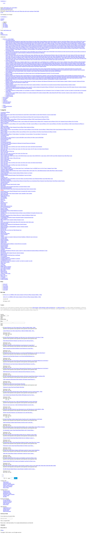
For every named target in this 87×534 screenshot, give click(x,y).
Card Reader (29, 88)
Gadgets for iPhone (50, 45)
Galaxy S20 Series (9, 55)
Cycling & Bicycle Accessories (46, 84)
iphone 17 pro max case (44, 49)
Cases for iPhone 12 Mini (26, 45)
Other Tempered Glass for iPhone (71, 45)
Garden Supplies (24, 77)
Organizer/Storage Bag (28, 217)
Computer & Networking (11, 85)
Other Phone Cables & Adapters (61, 63)
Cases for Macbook (14, 52)
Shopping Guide (6, 490)
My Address (5, 26)
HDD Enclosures (16, 88)
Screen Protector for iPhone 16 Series (67, 48)
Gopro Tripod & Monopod (53, 69)
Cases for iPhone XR (59, 43)
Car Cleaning (57, 90)
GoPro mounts (35, 307)
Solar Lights (66, 77)
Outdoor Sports (23, 84)
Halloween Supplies (43, 79)
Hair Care (13, 81)
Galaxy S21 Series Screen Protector (24, 56)
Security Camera (29, 68)
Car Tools (66, 90)
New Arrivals (5, 97)
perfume (7, 11)
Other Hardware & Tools (15, 79)
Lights (39, 77)
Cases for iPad (9, 51)
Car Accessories (9, 89)
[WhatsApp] (4, 34)
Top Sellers (5, 98)
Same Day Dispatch (7, 101)
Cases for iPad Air (23, 51)
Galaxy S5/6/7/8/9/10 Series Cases (43, 57)
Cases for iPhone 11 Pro (53, 44)
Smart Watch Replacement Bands (19, 69)
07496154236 (3, 36)
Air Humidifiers (58, 76)
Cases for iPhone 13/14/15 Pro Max (49, 47)
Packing (44, 66)
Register (4, 23)
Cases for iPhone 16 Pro (43, 48)
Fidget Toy (8, 73)
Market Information (7, 511)
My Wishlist (5, 25)
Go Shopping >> (4, 16)
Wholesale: (6, 332)
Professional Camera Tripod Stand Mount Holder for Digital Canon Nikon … (18, 445)
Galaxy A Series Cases (25, 57)
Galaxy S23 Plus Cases (81, 58)
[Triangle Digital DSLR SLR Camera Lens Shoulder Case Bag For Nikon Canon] (19, 457)
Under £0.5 (5, 100)
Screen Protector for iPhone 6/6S (19, 42)
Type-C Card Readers (41, 61)
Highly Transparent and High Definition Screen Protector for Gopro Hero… (18, 348)
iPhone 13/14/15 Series (13, 47)
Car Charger (26, 64)
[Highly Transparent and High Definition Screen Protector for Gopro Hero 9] (18, 345)
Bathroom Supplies (10, 75)
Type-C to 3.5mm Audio (32, 61)
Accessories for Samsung (11, 53)
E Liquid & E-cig (9, 95)
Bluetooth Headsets (48, 64)
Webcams (23, 87)
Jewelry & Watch (56, 81)
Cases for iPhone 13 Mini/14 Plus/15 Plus (64, 47)
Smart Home (35, 68)
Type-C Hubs (70, 61)
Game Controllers (27, 71)
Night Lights (53, 77)
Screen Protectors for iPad (60, 51)
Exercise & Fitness (57, 84)
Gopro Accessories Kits (64, 69)
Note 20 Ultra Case (48, 56)
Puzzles (17, 73)
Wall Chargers (10, 172)
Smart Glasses (41, 68)
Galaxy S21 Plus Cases (75, 55)
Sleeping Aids (41, 81)
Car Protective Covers (49, 90)
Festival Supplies (35, 79)
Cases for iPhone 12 (74, 44)
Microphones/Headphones (15, 87)
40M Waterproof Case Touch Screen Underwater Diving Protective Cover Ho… (19, 363)
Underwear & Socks (80, 81)
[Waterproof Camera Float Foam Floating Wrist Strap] (14, 383)
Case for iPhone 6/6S (77, 41)
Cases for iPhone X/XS (39, 43)
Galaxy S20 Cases (17, 55)
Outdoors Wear (17, 84)
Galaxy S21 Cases (66, 55)
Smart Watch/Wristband (5, 188)
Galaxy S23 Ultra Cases (10, 59)
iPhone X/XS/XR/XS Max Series (27, 43)
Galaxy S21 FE (14, 56)
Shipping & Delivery (7, 502)
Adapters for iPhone (10, 63)
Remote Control (64, 68)
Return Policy (6, 504)
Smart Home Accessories (56, 68)
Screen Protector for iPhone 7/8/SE (77, 42)
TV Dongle (12, 93)
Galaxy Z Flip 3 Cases (26, 58)
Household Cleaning (66, 76)
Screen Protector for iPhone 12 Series (38, 45)
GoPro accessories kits (50, 307)
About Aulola (6, 481)
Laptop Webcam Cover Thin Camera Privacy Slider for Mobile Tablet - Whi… (19, 330)
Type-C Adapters (64, 61)
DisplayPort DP (55, 92)
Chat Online (14, 7)
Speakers (70, 64)
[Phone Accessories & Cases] (7, 8)
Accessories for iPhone (10, 40)
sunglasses (32, 11)
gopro (28, 11)
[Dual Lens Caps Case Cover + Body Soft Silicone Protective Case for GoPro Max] (20, 401)
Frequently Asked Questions (8, 494)
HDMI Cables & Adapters (20, 92)
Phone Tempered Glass (23, 66)
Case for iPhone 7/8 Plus (65, 42)
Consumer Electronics (10, 67)
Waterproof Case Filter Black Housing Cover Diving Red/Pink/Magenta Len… (19, 356)
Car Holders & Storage (10, 90)
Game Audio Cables (10, 71)
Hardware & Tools (78, 77)
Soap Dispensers (17, 75)
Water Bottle (36, 11)
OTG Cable (42, 63)
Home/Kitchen (39, 75)
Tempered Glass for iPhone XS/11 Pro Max (23, 44)
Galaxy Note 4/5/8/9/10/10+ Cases (57, 57)
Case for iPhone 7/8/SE (55, 42)
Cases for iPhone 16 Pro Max (54, 48)
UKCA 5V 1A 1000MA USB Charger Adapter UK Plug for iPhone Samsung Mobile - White (22, 296)
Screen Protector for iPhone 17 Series (8, 134)
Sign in (5, 22)
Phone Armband (75, 65)
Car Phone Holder (18, 90)
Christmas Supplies (62, 79)
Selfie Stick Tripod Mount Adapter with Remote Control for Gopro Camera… (18, 453)
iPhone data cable (23, 11)
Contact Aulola (6, 495)
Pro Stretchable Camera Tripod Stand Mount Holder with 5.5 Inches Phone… (18, 430)
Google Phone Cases (12, 65)
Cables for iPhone (17, 63)
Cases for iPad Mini (31, 51)
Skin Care (18, 81)
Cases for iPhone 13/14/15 (23, 47)
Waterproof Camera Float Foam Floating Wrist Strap (13, 387)
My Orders (5, 24)
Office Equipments (41, 71)
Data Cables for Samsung (26, 63)
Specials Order (6, 510)
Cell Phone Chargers (72, 63)
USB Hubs (51, 87)
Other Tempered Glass (80, 57)
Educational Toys (22, 73)
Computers (8, 87)
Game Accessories (81, 69)
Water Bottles (54, 75)
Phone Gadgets (40, 66)
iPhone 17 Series (78, 48)
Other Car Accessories (81, 90)
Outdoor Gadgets (71, 84)
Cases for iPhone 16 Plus (32, 48)
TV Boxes (8, 92)
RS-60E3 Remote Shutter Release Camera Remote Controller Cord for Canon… (19, 468)
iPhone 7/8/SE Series (46, 42)
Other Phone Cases (9, 58)
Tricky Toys (12, 73)
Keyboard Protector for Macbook (37, 52)
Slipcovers (29, 76)
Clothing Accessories (72, 81)
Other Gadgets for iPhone (29, 127)
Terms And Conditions (7, 486)
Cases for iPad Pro (15, 51)
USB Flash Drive (23, 88)
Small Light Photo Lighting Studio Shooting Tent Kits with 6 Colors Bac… (18, 422)
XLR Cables (12, 92)
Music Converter (4, 275)
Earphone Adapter (40, 64)
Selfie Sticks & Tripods (67, 65)
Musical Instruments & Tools (43, 73)
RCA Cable (78, 92)
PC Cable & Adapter (35, 87)
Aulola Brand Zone (7, 483)
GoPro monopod (42, 307)
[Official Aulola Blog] (2, 530)
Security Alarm (22, 68)
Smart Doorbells (47, 68)
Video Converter (62, 92)
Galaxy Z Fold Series (46, 58)
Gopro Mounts (45, 69)
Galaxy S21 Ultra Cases (22, 148)
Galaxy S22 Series (56, 56)
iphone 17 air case (35, 49)
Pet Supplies (74, 75)
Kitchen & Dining (60, 75)
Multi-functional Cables (50, 63)
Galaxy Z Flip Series (18, 58)
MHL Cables (49, 92)
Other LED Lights (60, 77)
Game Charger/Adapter (18, 71)
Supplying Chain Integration (8, 484)
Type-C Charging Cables (22, 61)
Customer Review (6, 492)
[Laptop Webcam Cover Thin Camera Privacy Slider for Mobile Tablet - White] (19, 327)
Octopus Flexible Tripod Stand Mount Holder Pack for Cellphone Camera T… (19, 437)
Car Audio (71, 90)
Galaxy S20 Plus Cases (25, 55)
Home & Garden (9, 74)
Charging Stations (13, 64)
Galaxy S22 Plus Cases (72, 56)
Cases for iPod (77, 51)
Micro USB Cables (36, 63)
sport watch (17, 11)
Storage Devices (9, 88)
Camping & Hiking (36, 84)
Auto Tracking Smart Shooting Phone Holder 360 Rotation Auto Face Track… (19, 394)
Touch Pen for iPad (70, 51)
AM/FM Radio (58, 71)
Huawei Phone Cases (29, 65)
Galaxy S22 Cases (64, 56)
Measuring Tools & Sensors (26, 79)
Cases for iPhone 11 (44, 44)
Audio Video (8, 91)
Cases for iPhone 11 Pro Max (64, 44)
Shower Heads (23, 75)
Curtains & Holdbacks (36, 76)
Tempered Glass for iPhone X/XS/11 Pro (52, 121)
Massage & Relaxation (48, 81)
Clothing (65, 81)
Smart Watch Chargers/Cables (32, 69)
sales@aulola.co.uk (7, 7)
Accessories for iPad (10, 50)
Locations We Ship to (7, 501)
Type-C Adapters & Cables (11, 61)
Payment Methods (6, 499)
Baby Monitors (16, 68)
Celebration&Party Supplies (53, 79)
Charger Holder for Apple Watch (46, 41)
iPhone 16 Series (15, 48)
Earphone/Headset (33, 64)
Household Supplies (51, 76)
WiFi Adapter (72, 87)
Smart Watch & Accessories (73, 68)
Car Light (75, 90)
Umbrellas (44, 75)
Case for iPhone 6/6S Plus (14, 116)
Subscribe (3, 525)
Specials (4, 99)
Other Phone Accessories (57, 65)
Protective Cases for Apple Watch (60, 41)
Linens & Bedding (68, 75)
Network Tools (66, 87)
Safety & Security (9, 68)
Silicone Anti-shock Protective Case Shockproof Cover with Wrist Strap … (18, 412)
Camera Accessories (73, 69)
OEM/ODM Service (7, 507)
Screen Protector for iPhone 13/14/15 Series (64, 129)
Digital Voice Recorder (50, 71)
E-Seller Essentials (9, 96)
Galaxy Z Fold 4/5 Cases (56, 58)
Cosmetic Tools (25, 82)
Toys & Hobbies (9, 72)
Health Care (35, 81)
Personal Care (8, 81)
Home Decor (8, 76)
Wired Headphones (56, 64)
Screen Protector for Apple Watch (32, 41)
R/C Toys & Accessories (54, 73)
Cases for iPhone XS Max (49, 43)
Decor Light (43, 77)
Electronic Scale (80, 75)
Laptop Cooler (28, 87)
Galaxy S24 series (34, 59)
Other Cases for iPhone (59, 45)
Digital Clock (44, 76)
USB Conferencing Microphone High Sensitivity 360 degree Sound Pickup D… (19, 379)
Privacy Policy (6, 487)
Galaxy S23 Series (65, 58)
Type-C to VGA (57, 61)
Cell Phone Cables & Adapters (79, 61)
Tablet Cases (33, 57)
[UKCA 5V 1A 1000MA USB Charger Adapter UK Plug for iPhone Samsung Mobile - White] (22, 294)
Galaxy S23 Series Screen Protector (23, 59)
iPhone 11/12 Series (36, 44)
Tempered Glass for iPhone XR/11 (70, 43)
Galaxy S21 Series (59, 55)
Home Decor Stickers (22, 76)
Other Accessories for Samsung (14, 57)
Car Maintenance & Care (40, 90)
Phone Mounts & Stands (22, 180)
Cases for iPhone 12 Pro (44, 123)
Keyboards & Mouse (44, 87)
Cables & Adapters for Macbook (24, 52)
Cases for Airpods (64, 64)
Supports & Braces (64, 84)
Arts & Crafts (34, 73)
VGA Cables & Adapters (31, 92)
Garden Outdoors (11, 77)
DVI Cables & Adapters (41, 92)
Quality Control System (8, 485)
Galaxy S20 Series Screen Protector (48, 55)
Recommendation (6, 103)
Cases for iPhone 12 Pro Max (14, 45)
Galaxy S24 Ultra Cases (60, 59)
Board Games (29, 73)
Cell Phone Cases (75, 64)
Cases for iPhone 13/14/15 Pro (35, 47)
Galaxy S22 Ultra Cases (22, 153)
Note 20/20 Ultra (35, 56)
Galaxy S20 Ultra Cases (35, 55)
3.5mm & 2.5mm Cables (70, 92)
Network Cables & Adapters (80, 87)
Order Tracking (6, 503)
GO (1, 324)
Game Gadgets (34, 71)
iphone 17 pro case (28, 49)
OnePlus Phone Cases (5, 178)
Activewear (19, 82)
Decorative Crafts (14, 76)
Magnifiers (8, 79)
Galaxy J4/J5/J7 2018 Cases (70, 57)
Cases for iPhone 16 (23, 48)
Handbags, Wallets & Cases (11, 82)
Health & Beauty (9, 80)
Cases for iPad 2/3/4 (39, 51)
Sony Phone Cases (21, 65)
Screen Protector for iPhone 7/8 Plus (13, 43)
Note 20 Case (41, 56)
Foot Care (22, 81)
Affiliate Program (6, 508)
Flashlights (48, 77)
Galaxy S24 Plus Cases (50, 59)
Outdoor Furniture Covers (33, 77)
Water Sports (29, 84)
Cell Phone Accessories (10, 60)
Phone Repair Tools (32, 66)
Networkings (60, 87)
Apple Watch (8, 41)
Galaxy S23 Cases (73, 58)
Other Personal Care (28, 81)
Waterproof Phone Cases (39, 65)
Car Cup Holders (26, 90)
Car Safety (62, 90)
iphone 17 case (21, 49)
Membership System (7, 493)
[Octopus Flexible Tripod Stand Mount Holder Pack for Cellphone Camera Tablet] (20, 434)
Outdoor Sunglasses (10, 84)
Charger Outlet (79, 63)
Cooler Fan (48, 75)
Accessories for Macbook (6, 142)
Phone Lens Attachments (14, 66)
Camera (40, 69)
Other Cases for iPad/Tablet (49, 51)
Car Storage (32, 90)
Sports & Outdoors (9, 83)
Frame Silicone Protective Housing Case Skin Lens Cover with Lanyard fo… (18, 340)
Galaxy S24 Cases (41, 59)
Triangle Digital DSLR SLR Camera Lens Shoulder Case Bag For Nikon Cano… (19, 461)
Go (15, 478)
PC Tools (55, 87)
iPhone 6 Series (70, 41)
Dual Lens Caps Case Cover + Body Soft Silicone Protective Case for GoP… (18, 404)
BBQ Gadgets (18, 77)
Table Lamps (72, 77)
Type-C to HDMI (50, 61)
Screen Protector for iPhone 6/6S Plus (33, 42)
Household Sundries (74, 76)
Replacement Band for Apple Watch (18, 41)
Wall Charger (11, 11)
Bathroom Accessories (31, 75)
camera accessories (61, 307)
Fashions (62, 81)
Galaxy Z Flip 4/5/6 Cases (36, 58)
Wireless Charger (20, 64)
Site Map (5, 496)
